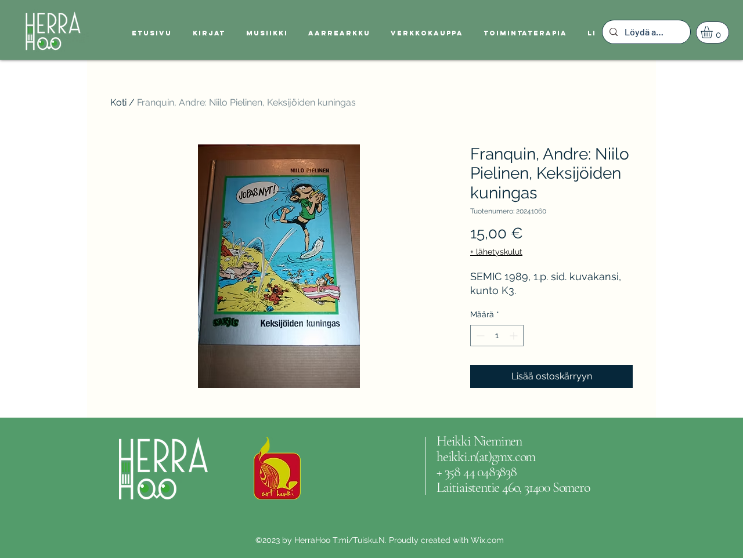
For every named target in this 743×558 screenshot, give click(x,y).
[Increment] (514, 335)
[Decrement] (479, 335)
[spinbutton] (496, 335)
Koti (118, 102)
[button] (714, 32)
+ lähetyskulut (496, 251)
